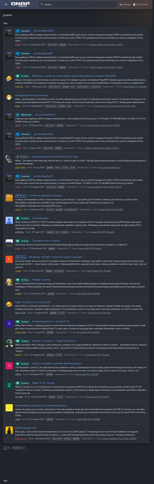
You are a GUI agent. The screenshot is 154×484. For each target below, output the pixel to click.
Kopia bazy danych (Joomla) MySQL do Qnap (49, 156)
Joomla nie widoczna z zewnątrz (41, 195)
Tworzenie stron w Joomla (40, 240)
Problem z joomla (35, 279)
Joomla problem (35, 218)
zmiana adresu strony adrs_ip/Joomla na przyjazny (41, 405)
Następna (17, 447)
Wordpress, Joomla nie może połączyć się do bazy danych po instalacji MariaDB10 (68, 76)
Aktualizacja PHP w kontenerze (31, 95)
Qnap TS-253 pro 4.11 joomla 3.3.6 (32, 302)
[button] (6, 4)
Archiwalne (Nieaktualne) (109, 167)
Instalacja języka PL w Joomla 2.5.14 (45, 321)
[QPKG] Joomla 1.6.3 (25, 428)
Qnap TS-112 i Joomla (37, 383)
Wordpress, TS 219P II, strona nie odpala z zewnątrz (51, 257)
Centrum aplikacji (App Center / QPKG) (106, 45)
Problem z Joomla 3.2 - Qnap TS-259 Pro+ (48, 341)
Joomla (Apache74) (38, 114)
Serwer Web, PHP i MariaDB (134, 87)
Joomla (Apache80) (37, 30)
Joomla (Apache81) (37, 53)
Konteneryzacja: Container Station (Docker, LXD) (114, 106)
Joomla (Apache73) (37, 176)
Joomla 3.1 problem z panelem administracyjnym (51, 363)
